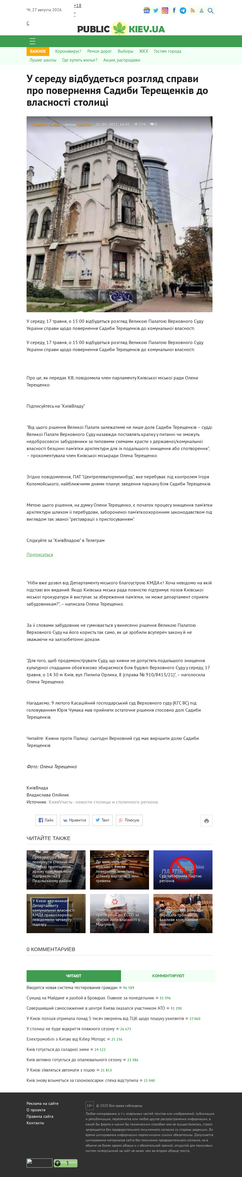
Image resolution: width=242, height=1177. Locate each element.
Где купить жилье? (79, 60)
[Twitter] (155, 10)
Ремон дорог (99, 51)
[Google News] (146, 10)
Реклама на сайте (42, 1103)
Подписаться (40, 555)
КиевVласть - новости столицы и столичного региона (103, 802)
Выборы (125, 51)
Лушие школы (43, 60)
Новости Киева (46, 125)
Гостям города (167, 51)
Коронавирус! (68, 51)
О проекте (36, 1110)
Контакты (35, 1123)
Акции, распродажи (121, 60)
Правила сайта (40, 1116)
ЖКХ (143, 51)
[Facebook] (174, 10)
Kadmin (84, 125)
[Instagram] (165, 10)
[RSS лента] (192, 10)
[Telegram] (183, 10)
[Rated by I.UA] (40, 1166)
